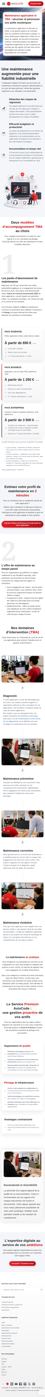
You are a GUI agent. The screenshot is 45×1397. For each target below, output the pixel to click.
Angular (4, 1361)
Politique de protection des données (28, 1390)
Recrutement (5, 1310)
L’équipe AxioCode (7, 1302)
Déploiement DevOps (8, 1344)
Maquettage (5, 1330)
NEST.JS (4, 1372)
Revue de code (6, 1338)
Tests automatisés (7, 1341)
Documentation (6, 1346)
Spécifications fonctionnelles (10, 1328)
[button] (22, 524)
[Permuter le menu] (3, 3)
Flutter (3, 1369)
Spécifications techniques (9, 1333)
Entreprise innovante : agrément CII (12, 1305)
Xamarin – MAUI (6, 1367)
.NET (3, 1364)
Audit (3, 1322)
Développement (6, 1336)
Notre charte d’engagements (10, 1307)
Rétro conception (7, 1325)
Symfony (4, 1359)
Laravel (4, 1375)
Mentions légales (11, 1390)
